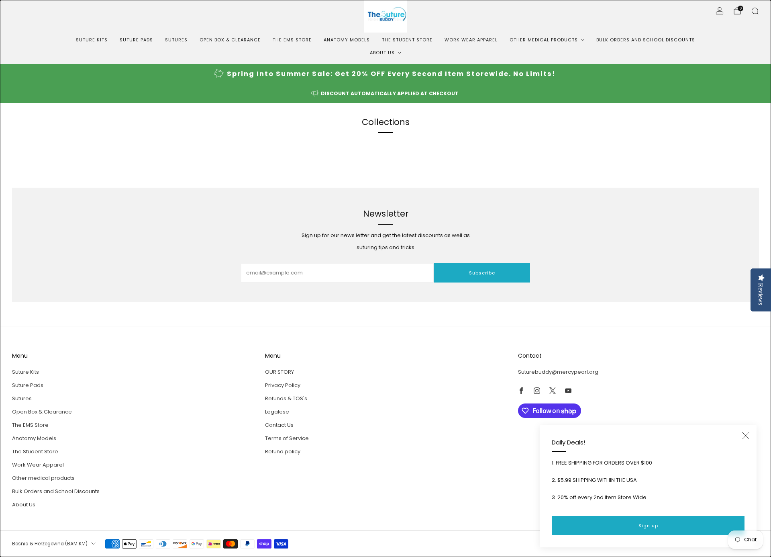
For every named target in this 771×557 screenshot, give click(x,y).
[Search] (755, 11)
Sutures (176, 40)
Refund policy (282, 451)
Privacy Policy (282, 385)
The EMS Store (292, 40)
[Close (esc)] (746, 435)
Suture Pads (136, 40)
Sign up (648, 525)
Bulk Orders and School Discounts (645, 40)
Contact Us (279, 425)
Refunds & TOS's (286, 398)
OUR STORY (279, 372)
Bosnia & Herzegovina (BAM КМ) (50, 544)
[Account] (720, 11)
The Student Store (407, 40)
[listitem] (385, 74)
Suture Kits (92, 40)
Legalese (277, 412)
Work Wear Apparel (471, 40)
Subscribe (482, 273)
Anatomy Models (347, 40)
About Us (382, 52)
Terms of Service (287, 438)
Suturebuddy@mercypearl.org (558, 372)
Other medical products (544, 40)
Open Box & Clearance (230, 40)
